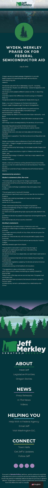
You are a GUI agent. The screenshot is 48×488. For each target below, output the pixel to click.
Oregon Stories (24, 379)
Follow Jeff (24, 456)
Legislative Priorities (24, 374)
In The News (24, 400)
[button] (24, 9)
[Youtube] (27, 466)
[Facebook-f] (16, 466)
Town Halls (24, 447)
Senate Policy (15, 474)
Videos (24, 404)
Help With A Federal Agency (24, 421)
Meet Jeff (24, 370)
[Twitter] (32, 466)
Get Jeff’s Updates (24, 451)
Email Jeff (24, 426)
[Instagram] (21, 466)
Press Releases (24, 395)
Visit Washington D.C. (24, 430)
